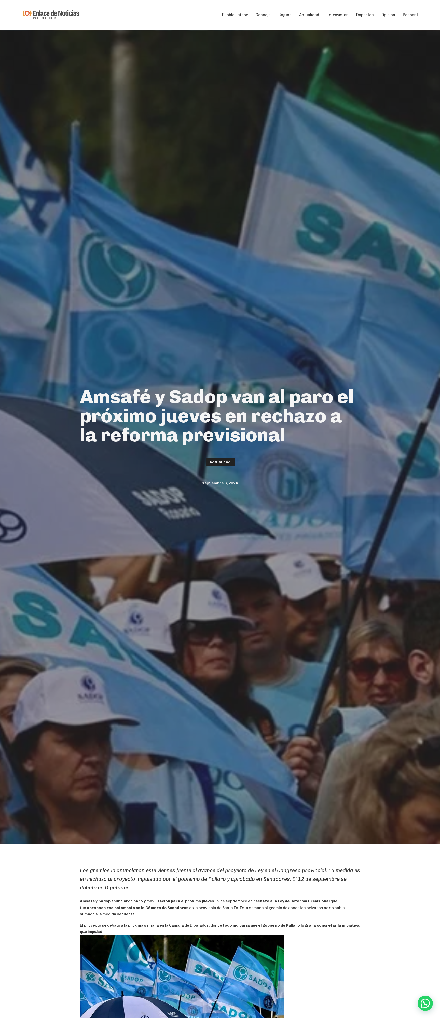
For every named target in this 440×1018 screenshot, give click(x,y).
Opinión (388, 14)
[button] (425, 1003)
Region (285, 14)
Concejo (263, 14)
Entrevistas (338, 14)
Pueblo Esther (235, 14)
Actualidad (309, 14)
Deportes (365, 14)
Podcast (410, 14)
